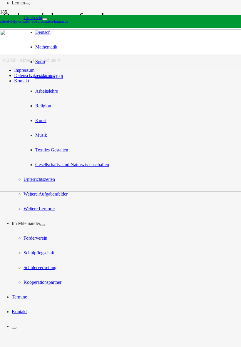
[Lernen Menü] (27, 4)
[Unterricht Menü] (44, 19)
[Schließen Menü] (14, 328)
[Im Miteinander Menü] (42, 225)
